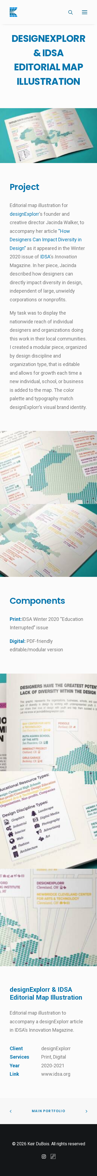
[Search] (68, 12)
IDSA (45, 256)
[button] (84, 12)
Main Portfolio (48, 1111)
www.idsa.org (55, 1074)
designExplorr (24, 214)
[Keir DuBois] (13, 12)
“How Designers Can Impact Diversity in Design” (46, 239)
